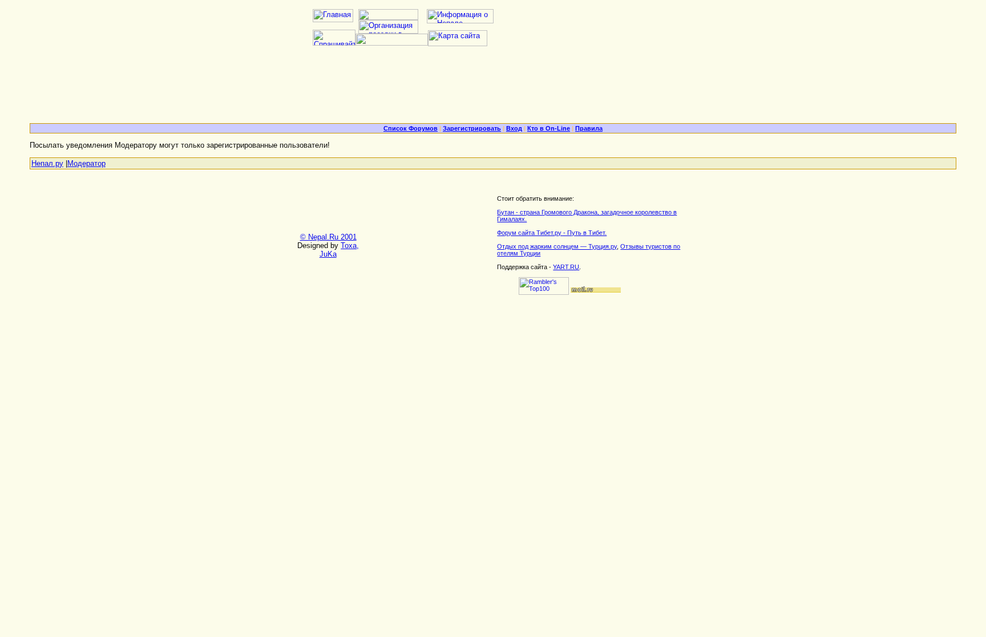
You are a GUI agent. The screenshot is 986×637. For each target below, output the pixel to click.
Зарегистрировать (472, 128)
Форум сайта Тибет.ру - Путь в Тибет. (552, 232)
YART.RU (566, 266)
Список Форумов (410, 128)
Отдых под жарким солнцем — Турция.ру (557, 246)
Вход (514, 128)
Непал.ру (47, 163)
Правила (589, 128)
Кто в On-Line (548, 128)
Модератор (86, 163)
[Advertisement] (493, 89)
